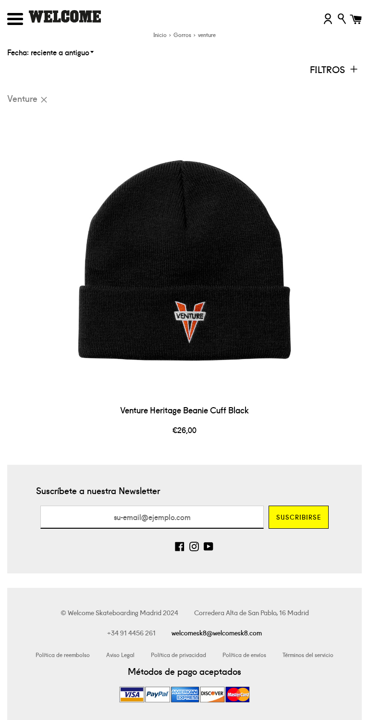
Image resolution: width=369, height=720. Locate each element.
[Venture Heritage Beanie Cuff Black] (184, 255)
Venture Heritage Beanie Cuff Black (184, 410)
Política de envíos (244, 654)
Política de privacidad (178, 654)
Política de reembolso (63, 654)
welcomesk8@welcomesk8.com (217, 632)
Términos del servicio (308, 654)
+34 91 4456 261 (131, 632)
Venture (22, 97)
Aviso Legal (120, 654)
